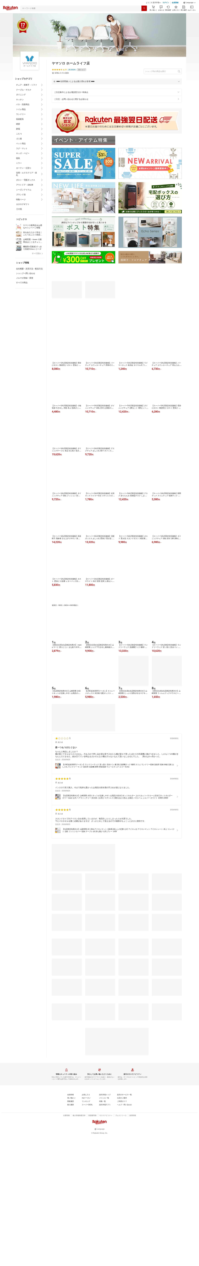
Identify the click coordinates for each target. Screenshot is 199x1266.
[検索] (144, 8)
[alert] (117, 81)
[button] (189, 2)
